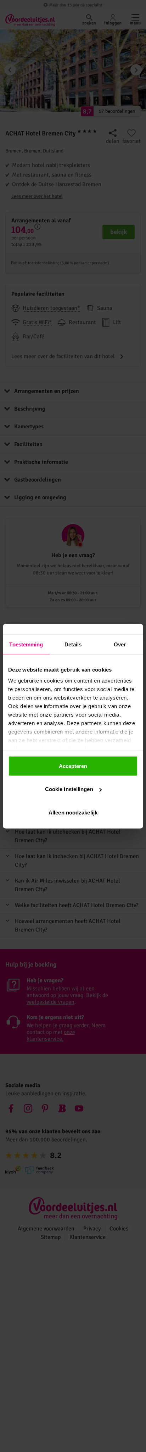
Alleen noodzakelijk (73, 812)
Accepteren (73, 766)
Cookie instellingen (69, 789)
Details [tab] (73, 644)
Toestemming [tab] (26, 644)
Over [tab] (120, 644)
